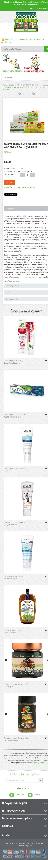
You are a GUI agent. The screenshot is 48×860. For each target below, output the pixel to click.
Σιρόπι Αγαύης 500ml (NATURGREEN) (12, 631)
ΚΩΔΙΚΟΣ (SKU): (10, 168)
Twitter (37, 795)
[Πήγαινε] (40, 780)
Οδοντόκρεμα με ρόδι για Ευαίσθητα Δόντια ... (14, 361)
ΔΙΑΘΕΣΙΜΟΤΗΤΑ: (11, 171)
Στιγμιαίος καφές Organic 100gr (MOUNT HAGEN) (16, 739)
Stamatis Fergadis (25, 846)
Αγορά (9, 182)
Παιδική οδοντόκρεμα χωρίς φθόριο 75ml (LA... (15, 523)
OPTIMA (7, 152)
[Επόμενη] (33, 94)
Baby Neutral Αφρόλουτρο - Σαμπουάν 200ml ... (15, 577)
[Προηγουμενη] (19, 94)
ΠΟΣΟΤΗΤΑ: (8, 175)
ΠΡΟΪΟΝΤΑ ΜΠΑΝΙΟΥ (25, 85)
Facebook (20, 795)
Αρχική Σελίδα (8, 85)
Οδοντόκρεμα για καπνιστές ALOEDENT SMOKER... (15, 415)
